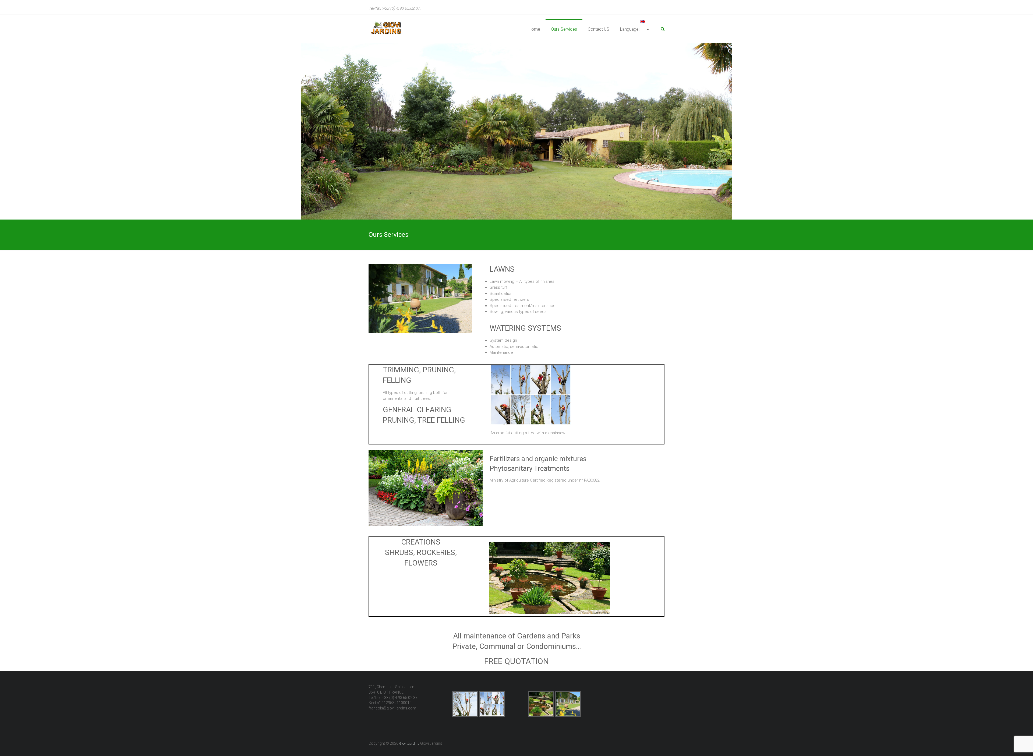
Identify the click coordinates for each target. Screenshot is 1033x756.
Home (534, 29)
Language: (630, 29)
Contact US (598, 29)
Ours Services (564, 29)
